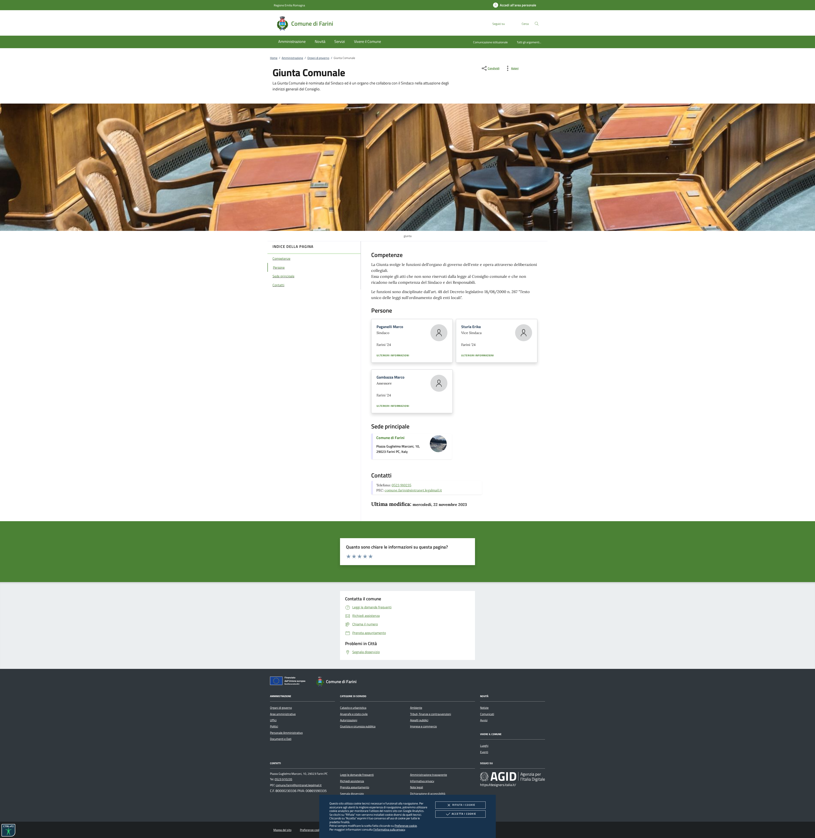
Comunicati (487, 714)
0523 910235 (401, 485)
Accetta (464, 814)
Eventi (484, 752)
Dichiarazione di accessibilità (427, 793)
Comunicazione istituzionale (490, 42)
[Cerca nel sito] (536, 23)
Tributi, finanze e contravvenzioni (430, 714)
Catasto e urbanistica (353, 707)
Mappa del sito (282, 830)
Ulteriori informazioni (393, 355)
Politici (274, 726)
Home (273, 58)
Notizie (484, 707)
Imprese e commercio (423, 726)
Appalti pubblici (419, 720)
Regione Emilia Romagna (289, 5)
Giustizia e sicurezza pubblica (357, 726)
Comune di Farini (390, 438)
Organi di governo (318, 58)
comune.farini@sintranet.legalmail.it (413, 490)
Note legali (416, 787)
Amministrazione (292, 58)
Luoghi (484, 745)
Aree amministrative (283, 714)
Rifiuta (463, 805)
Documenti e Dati (280, 739)
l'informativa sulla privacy (389, 829)
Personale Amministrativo (286, 732)
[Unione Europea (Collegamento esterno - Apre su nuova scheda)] (289, 682)
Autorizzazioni (348, 720)
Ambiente (416, 707)
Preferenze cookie (406, 825)
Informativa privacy (422, 781)
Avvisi (484, 720)
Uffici (273, 720)
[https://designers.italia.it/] (512, 776)
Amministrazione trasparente (428, 774)
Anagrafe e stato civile (354, 714)
